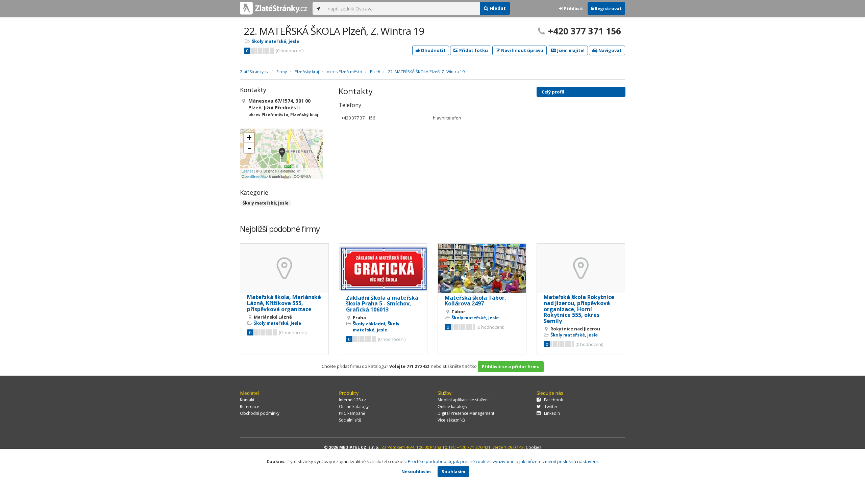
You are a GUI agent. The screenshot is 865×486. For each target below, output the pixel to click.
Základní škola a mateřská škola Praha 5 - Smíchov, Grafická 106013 (382, 303)
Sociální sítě (350, 420)
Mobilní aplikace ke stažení (463, 400)
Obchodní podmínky (259, 413)
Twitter (551, 406)
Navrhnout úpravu (521, 50)
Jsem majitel (570, 50)
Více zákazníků (451, 420)
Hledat (497, 8)
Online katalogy (354, 406)
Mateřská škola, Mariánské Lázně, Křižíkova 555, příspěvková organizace (284, 303)
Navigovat (609, 50)
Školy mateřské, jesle (275, 41)
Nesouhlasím (416, 471)
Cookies (533, 447)
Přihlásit (573, 8)
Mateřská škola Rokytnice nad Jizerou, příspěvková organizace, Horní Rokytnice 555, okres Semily (579, 308)
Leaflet (247, 170)
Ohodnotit (433, 50)
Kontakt (247, 400)
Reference (249, 406)
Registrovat (608, 8)
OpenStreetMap (255, 176)
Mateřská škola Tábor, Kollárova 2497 (475, 300)
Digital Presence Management (466, 413)
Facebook (553, 400)
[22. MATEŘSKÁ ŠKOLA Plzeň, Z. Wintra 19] (282, 153)
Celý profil (553, 92)
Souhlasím (453, 471)
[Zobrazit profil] (284, 268)
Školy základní (369, 324)
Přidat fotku (473, 50)
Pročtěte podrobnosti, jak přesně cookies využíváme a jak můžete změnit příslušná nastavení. (503, 461)
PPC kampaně (352, 413)
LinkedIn (552, 413)
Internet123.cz (352, 400)
